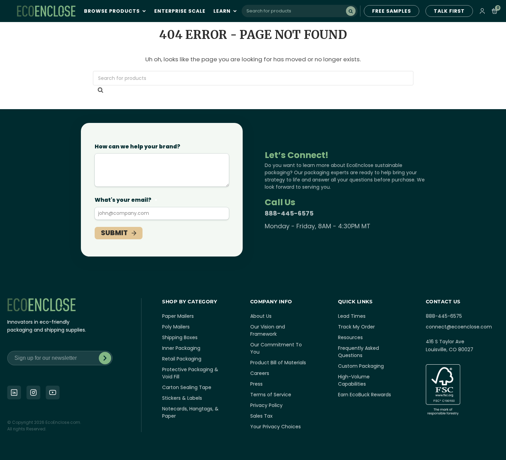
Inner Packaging (181, 348)
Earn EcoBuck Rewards (364, 394)
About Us (261, 316)
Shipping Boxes (180, 337)
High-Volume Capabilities (354, 380)
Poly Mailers (176, 326)
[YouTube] (53, 392)
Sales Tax (261, 415)
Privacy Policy (266, 405)
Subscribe (105, 358)
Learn (222, 11)
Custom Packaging (361, 366)
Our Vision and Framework (267, 330)
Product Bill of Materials (278, 362)
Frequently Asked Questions (358, 352)
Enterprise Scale (179, 11)
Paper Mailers (178, 316)
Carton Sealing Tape (186, 387)
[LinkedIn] (14, 392)
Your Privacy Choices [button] (275, 426)
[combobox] (300, 11)
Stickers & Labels (182, 398)
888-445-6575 (289, 213)
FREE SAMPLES (391, 11)
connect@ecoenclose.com (459, 326)
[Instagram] (33, 392)
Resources (350, 337)
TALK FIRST (449, 11)
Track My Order (356, 326)
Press (256, 383)
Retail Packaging (181, 358)
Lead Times (352, 316)
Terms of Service (270, 394)
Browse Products (112, 11)
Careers (259, 373)
